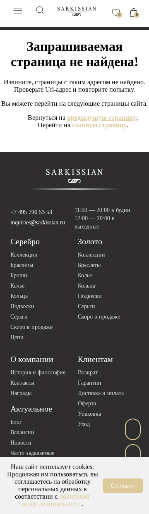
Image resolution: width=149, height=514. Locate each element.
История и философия (37, 372)
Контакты (22, 383)
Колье (17, 286)
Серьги (19, 317)
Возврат (88, 372)
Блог (16, 422)
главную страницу (99, 124)
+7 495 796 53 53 (31, 212)
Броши (18, 275)
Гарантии (89, 383)
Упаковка (89, 414)
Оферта (87, 403)
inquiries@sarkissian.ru (37, 222)
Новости (20, 443)
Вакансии (22, 432)
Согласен (123, 486)
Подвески (22, 306)
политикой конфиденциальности (55, 500)
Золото (90, 241)
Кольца (19, 296)
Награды (20, 393)
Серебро (25, 241)
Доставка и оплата (101, 393)
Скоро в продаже (31, 327)
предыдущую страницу (101, 117)
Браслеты (21, 265)
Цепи (17, 337)
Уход (84, 424)
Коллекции (24, 255)
